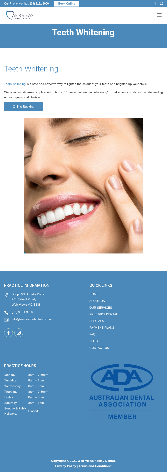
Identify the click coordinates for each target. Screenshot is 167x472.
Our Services (100, 307)
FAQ (92, 334)
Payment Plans (101, 327)
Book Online (66, 3)
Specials (96, 321)
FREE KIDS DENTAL (103, 314)
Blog (93, 341)
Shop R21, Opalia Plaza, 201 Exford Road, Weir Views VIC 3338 (24, 299)
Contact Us (99, 347)
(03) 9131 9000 (39, 3)
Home (94, 294)
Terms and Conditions (95, 466)
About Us (97, 301)
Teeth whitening (15, 84)
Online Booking (23, 106)
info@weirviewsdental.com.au (28, 319)
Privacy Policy (65, 466)
